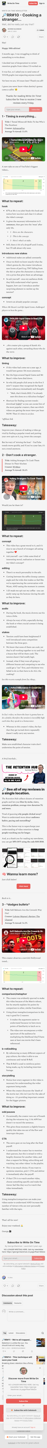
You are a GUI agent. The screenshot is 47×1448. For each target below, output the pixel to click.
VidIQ (19, 404)
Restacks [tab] (17, 1303)
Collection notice (23, 1431)
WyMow (16, 467)
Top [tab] (4, 1333)
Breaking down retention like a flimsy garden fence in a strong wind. (17, 1364)
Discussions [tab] (20, 1333)
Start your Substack (17, 1437)
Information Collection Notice (25, 1266)
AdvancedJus (19, 128)
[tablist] (12, 1303)
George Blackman (14, 29)
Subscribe (33, 3)
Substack (11, 1443)
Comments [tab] (7, 1303)
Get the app (35, 1437)
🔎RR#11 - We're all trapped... (16, 1340)
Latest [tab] (11, 1333)
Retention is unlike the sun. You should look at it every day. (15, 1344)
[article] (23, 1345)
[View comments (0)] (12, 36)
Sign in (42, 3)
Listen (41, 30)
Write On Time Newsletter (14, 11)
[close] (40, 1368)
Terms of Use (35, 1264)
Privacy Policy (27, 1420)
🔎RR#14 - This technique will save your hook (17, 1358)
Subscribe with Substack (25, 1410)
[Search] (42, 1333)
